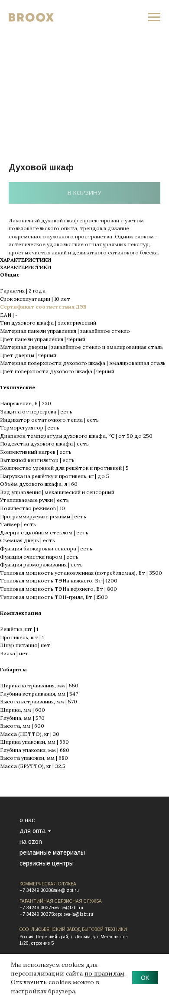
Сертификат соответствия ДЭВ (43, 306)
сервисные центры (47, 863)
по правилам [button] (104, 973)
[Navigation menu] (154, 17)
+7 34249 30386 (37, 890)
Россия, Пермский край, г (46, 936)
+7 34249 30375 (37, 907)
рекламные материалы (52, 852)
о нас (27, 820)
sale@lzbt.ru (66, 890)
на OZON (31, 841)
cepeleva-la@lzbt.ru (73, 914)
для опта (33, 830)
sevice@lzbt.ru (68, 907)
